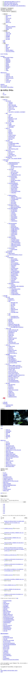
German (7, 64)
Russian (7, 65)
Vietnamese (8, 60)
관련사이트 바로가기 (4, 633)
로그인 (4, 94)
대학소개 (5, 14)
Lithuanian (8, 62)
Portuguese (8, 66)
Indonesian (8, 59)
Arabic (7, 70)
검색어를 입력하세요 (14, 500)
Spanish (7, 68)
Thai (7, 69)
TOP (2, 671)
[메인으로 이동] (2, 426)
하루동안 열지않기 (6, 11)
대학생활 (5, 30)
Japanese (7, 58)
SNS (4, 43)
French (7, 63)
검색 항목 (2, 500)
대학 (4, 23)
